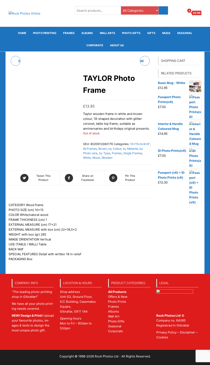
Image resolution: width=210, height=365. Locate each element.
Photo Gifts (131, 33)
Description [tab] (23, 193)
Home (22, 33)
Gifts (151, 33)
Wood (96, 157)
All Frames (90, 148)
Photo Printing (44, 33)
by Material (130, 148)
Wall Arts (107, 33)
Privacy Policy (166, 332)
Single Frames (132, 153)
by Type (104, 153)
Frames (117, 153)
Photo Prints (117, 302)
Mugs (166, 33)
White (87, 157)
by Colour (114, 148)
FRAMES (69, 33)
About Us (117, 45)
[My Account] (181, 13)
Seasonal (184, 33)
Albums (87, 33)
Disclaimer (187, 332)
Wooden (107, 157)
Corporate (94, 45)
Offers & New (117, 297)
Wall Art (113, 316)
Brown (102, 148)
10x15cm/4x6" (140, 144)
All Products (117, 292)
